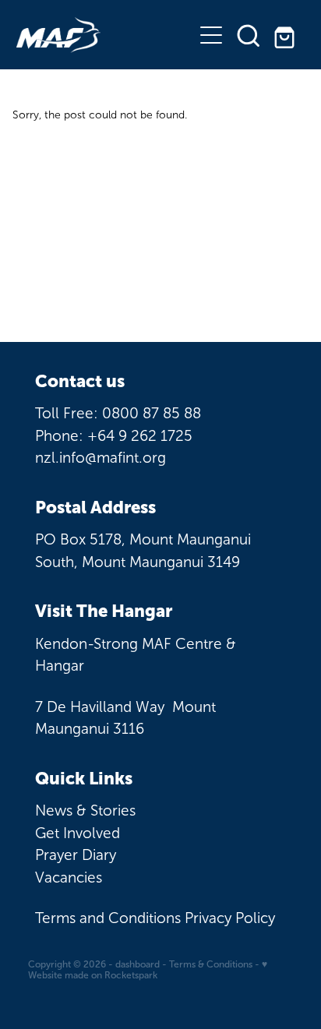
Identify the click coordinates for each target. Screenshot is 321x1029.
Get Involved (77, 833)
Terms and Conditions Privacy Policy (155, 918)
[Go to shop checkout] (286, 35)
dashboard (137, 964)
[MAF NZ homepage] (104, 35)
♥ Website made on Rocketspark (147, 970)
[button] (248, 35)
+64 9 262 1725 (139, 436)
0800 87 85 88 (151, 413)
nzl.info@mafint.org (100, 457)
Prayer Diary (75, 855)
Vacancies (68, 877)
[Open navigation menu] (211, 35)
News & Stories (85, 810)
